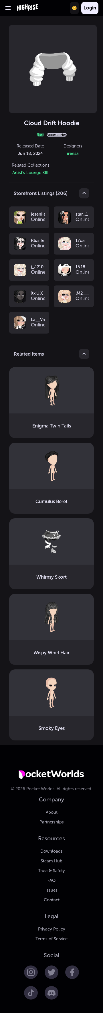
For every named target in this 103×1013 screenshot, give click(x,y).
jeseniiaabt (38, 214)
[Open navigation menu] (8, 8)
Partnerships (51, 822)
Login (90, 8)
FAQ (51, 880)
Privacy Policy (51, 929)
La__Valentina (38, 320)
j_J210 (37, 267)
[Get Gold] (74, 8)
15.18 (80, 267)
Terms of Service (51, 938)
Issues (51, 890)
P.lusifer (38, 241)
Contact (52, 899)
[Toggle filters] (84, 193)
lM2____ (82, 293)
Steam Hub (51, 861)
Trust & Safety (51, 870)
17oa (80, 241)
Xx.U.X (37, 293)
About (52, 812)
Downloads (51, 851)
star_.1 (82, 214)
